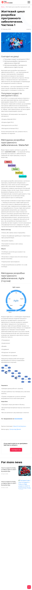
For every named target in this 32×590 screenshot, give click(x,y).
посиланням (18, 418)
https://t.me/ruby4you (19, 426)
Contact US (16, 450)
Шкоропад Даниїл (15, 429)
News (2, 7)
